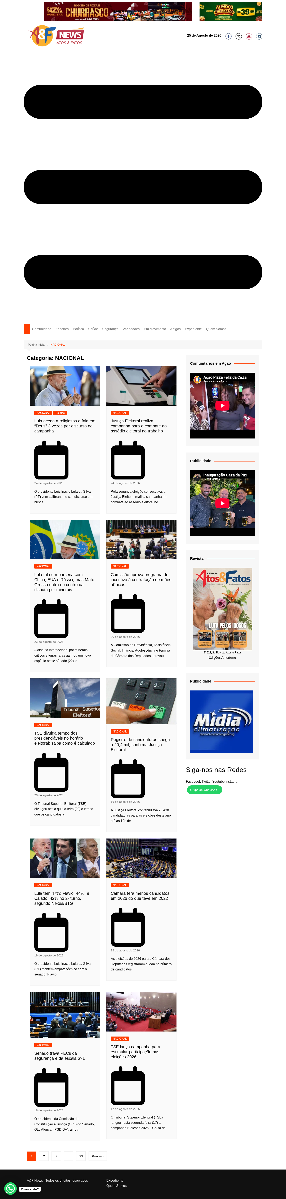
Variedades (131, 329)
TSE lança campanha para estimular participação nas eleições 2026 (135, 1051)
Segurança (110, 329)
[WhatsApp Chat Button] (10, 1188)
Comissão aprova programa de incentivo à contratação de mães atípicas (141, 579)
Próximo (97, 1156)
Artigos (175, 329)
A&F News (35, 1180)
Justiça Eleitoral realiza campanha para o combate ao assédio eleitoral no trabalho (139, 426)
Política (78, 329)
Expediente (193, 329)
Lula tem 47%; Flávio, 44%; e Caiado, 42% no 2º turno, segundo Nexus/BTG (61, 898)
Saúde (93, 329)
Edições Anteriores (223, 657)
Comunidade (41, 329)
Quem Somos (216, 329)
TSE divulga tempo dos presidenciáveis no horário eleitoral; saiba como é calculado (64, 738)
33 (81, 1156)
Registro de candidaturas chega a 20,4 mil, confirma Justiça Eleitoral (140, 744)
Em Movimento (155, 329)
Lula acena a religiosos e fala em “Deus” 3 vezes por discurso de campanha (64, 426)
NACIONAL (43, 412)
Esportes (62, 329)
